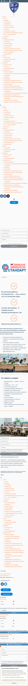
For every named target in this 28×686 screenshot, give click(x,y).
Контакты (6, 36)
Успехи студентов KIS (9, 52)
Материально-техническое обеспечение (13, 82)
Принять (14, 680)
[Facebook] (5, 196)
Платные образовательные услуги (12, 86)
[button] (14, 105)
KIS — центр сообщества (10, 34)
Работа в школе (8, 64)
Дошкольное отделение (9, 59)
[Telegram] (5, 584)
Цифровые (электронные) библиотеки (13, 102)
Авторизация (3, 616)
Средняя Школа (8, 47)
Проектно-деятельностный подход (12, 48)
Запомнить (4, 610)
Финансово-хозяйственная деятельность (13, 87)
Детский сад (7, 41)
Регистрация (3, 599)
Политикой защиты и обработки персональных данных (14, 674)
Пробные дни (7, 23)
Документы (7, 77)
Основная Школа (8, 45)
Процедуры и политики (9, 31)
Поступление (7, 22)
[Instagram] (8, 196)
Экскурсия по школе (8, 25)
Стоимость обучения (9, 27)
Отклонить (14, 683)
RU (14, 15)
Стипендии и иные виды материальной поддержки (15, 93)
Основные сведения (8, 71)
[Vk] (1, 196)
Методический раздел (9, 68)
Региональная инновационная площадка (13, 32)
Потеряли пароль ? (4, 614)
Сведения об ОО (6, 70)
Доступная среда (8, 84)
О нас (5, 18)
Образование (7, 78)
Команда (6, 20)
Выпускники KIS (7, 54)
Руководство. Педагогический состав (12, 80)
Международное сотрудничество (12, 94)
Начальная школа (8, 43)
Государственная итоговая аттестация (13, 50)
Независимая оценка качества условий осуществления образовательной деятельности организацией (13, 472)
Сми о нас (6, 29)
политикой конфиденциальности (15, 243)
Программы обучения (9, 39)
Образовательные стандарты (11, 100)
